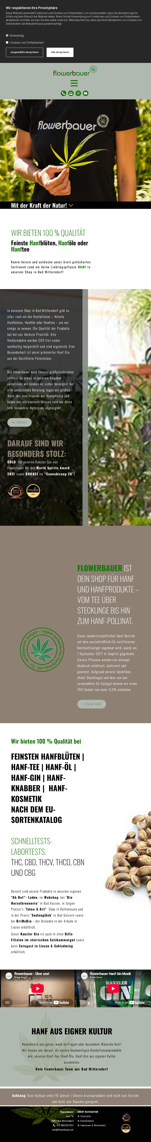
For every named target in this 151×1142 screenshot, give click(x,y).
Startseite (85, 1116)
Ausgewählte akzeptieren (24, 52)
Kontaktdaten (87, 1120)
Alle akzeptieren (60, 52)
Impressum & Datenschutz (93, 1125)
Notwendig (17, 35)
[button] (19, 422)
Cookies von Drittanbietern (27, 42)
